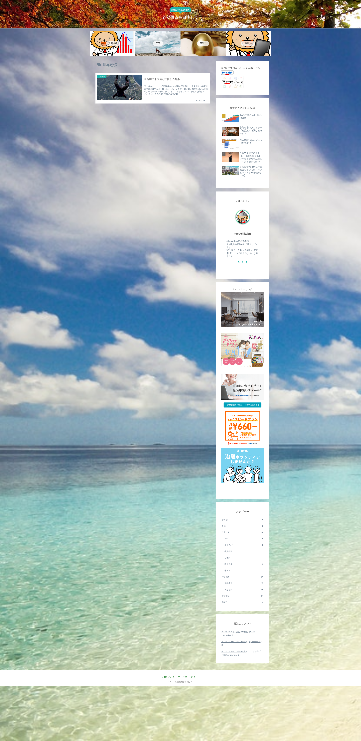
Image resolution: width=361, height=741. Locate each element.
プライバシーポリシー (189, 677)
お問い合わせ (168, 677)
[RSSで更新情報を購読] (246, 262)
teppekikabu (242, 233)
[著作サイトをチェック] (238, 262)
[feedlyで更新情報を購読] (242, 262)
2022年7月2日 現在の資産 (233, 632)
